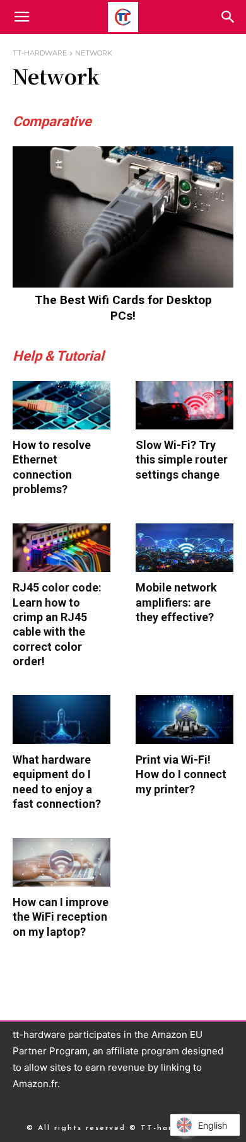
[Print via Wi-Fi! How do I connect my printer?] (184, 719)
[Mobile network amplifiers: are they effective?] (184, 548)
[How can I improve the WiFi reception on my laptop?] (61, 862)
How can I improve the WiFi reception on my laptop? (60, 916)
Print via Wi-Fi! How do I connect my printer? (181, 774)
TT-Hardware (40, 53)
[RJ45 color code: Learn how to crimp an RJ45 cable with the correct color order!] (61, 548)
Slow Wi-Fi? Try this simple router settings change (182, 459)
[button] (228, 17)
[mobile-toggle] (21, 17)
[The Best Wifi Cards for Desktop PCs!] (123, 217)
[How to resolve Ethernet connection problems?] (61, 405)
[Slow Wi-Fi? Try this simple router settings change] (184, 405)
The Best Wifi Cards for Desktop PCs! (123, 308)
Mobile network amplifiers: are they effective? (176, 602)
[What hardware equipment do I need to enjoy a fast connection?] (61, 719)
